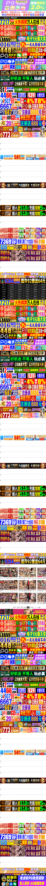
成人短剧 (27, 298)
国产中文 (12, 298)
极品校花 (35, 298)
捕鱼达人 (12, 291)
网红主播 (19, 284)
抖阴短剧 (43, 298)
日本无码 (27, 284)
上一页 (18, 607)
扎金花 (43, 291)
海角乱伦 (27, 296)
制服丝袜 (43, 287)
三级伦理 (12, 287)
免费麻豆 (35, 296)
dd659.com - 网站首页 (10, 18)
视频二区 (4, 287)
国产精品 (12, 284)
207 (25, 607)
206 (21, 607)
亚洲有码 (35, 284)
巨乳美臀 (27, 287)
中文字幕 (19, 287)
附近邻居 (12, 289)
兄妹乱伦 (19, 298)
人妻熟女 (35, 287)
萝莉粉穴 (43, 296)
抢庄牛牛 (19, 291)
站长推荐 (4, 289)
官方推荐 (4, 291)
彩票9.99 (35, 291)
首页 (14, 607)
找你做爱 (27, 289)
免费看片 (12, 296)
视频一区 (4, 284)
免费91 (19, 296)
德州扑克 (27, 291)
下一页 (31, 607)
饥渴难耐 (19, 289)
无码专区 (4, 296)
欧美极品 (43, 284)
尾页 (39, 607)
